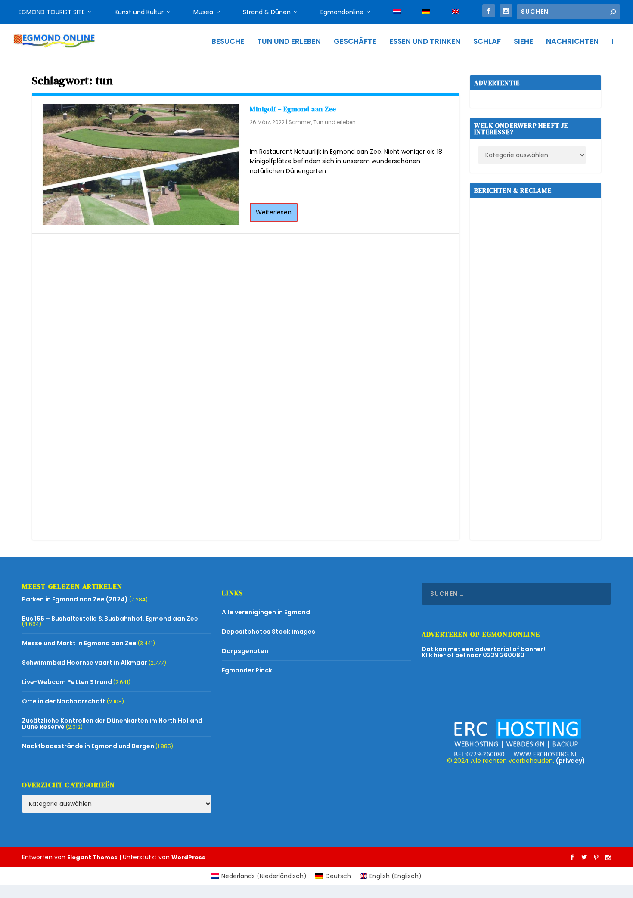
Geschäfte (355, 42)
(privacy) (570, 760)
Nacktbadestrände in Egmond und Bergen (88, 746)
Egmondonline (341, 12)
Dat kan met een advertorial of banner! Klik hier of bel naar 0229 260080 (483, 652)
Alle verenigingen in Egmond (266, 612)
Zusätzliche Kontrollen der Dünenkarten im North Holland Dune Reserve (112, 723)
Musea (203, 12)
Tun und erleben (289, 42)
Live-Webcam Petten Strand (67, 682)
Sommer (300, 122)
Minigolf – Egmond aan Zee (293, 109)
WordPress (188, 857)
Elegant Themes (92, 857)
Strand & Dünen (267, 12)
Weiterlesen (274, 212)
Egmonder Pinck (247, 670)
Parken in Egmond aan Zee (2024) (75, 599)
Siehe (523, 42)
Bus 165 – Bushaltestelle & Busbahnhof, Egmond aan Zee (110, 618)
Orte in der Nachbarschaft (64, 701)
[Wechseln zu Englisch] (455, 12)
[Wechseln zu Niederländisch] (397, 12)
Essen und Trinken (424, 42)
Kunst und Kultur (139, 12)
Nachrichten (572, 42)
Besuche (227, 42)
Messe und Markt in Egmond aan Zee (79, 643)
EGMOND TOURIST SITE (52, 12)
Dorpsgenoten (245, 651)
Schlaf (487, 42)
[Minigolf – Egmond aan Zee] (141, 164)
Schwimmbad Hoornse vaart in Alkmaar (84, 662)
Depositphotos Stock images (268, 631)
